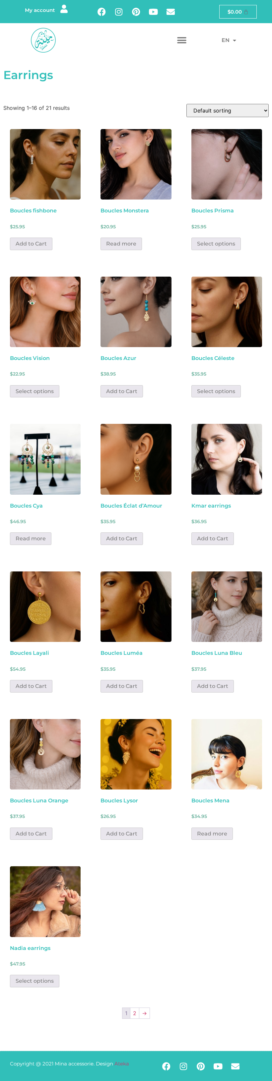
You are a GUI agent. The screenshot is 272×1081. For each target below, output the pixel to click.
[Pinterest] (136, 11)
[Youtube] (153, 11)
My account (40, 10)
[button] (181, 40)
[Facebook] (101, 11)
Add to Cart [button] (31, 244)
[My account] (64, 9)
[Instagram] (118, 11)
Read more (121, 244)
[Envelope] (170, 11)
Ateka (121, 1063)
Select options (216, 244)
